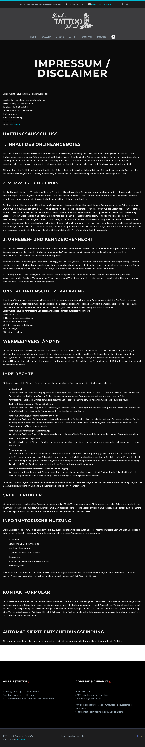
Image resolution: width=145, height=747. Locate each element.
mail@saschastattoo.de (101, 4)
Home (33, 37)
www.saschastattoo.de (23, 110)
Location (102, 37)
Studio (60, 37)
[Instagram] (127, 4)
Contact (87, 37)
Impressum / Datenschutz (72, 736)
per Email (37, 698)
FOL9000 (15, 124)
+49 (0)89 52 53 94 (76, 4)
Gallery (46, 37)
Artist (73, 37)
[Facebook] (123, 4)
